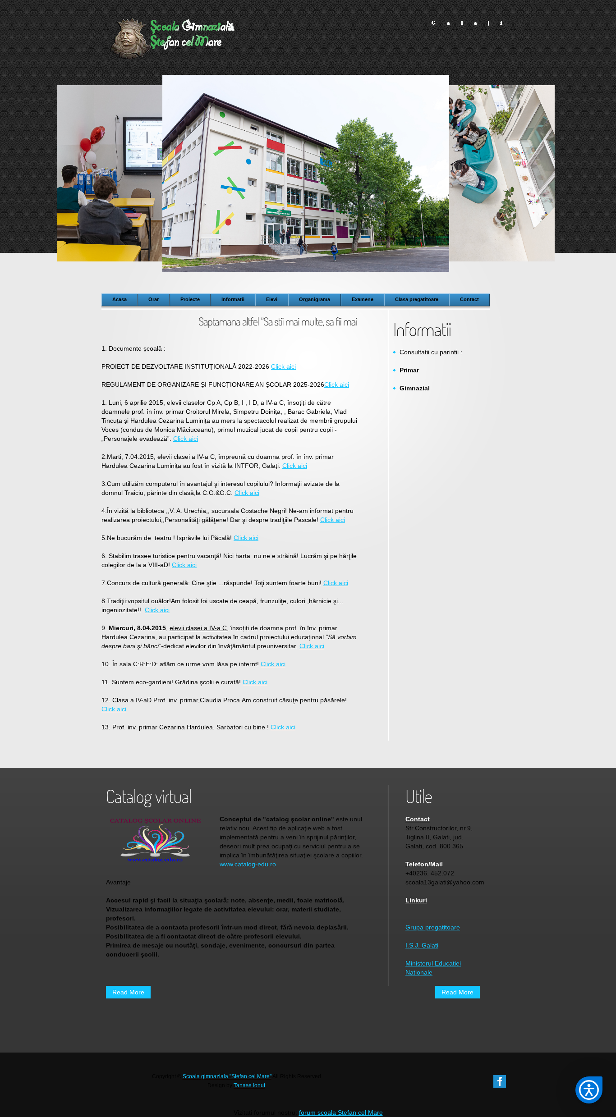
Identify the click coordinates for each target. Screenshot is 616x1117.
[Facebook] (499, 1079)
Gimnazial (415, 388)
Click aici (283, 366)
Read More (128, 992)
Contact (417, 819)
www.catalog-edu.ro (248, 864)
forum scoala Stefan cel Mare (341, 1112)
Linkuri (416, 900)
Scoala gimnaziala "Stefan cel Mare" (227, 1076)
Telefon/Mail (424, 864)
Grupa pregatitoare (432, 927)
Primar (409, 370)
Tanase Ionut (249, 1085)
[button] (588, 1089)
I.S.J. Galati (421, 945)
